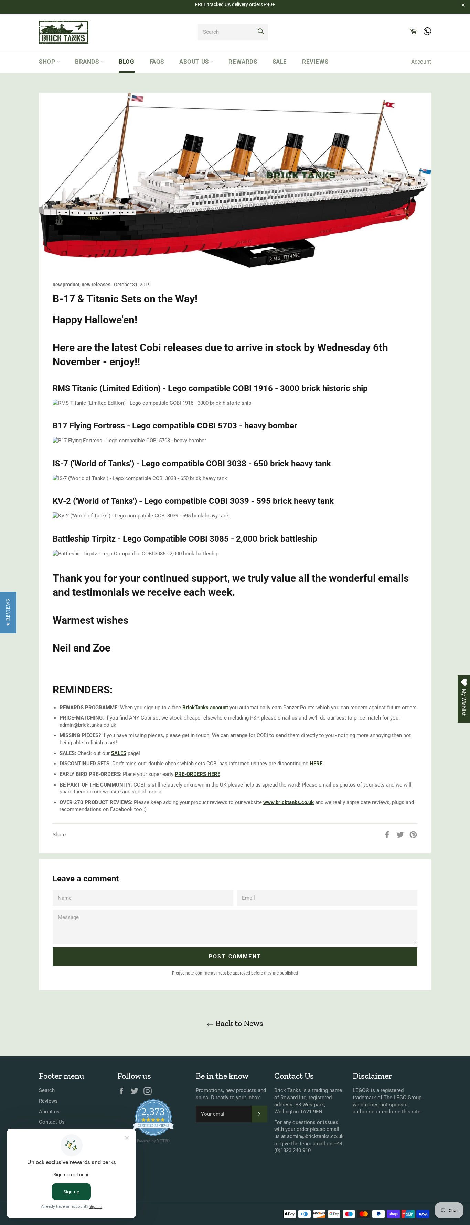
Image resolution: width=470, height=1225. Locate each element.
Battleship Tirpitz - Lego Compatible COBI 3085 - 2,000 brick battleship (185, 539)
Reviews (315, 61)
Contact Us (52, 1122)
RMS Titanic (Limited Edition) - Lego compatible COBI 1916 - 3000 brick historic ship (210, 388)
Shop (48, 61)
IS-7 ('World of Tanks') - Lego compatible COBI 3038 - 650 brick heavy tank (192, 463)
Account (421, 61)
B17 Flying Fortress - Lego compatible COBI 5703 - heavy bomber (175, 426)
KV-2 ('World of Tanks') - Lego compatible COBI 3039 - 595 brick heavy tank (193, 501)
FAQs (157, 61)
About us (194, 61)
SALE (280, 61)
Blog (126, 61)
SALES (118, 753)
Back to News (238, 1023)
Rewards (242, 61)
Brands (87, 61)
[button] (8, 612)
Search (47, 1090)
